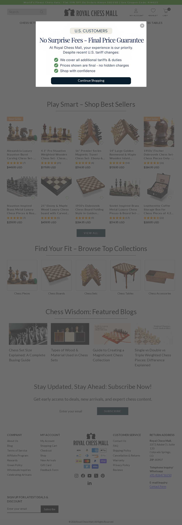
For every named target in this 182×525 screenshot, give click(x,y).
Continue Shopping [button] (91, 80)
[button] (142, 25)
